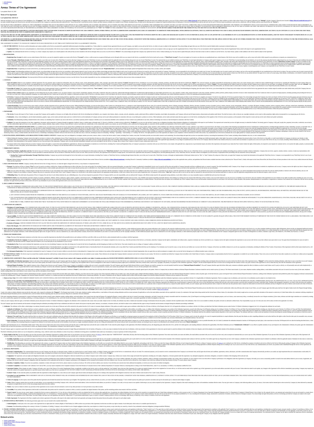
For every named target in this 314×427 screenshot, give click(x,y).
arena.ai (99, 334)
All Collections (8, 2)
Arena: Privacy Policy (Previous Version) (14, 422)
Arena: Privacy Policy (9, 425)
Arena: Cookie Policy (9, 420)
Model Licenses (8, 423)
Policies (6, 3)
